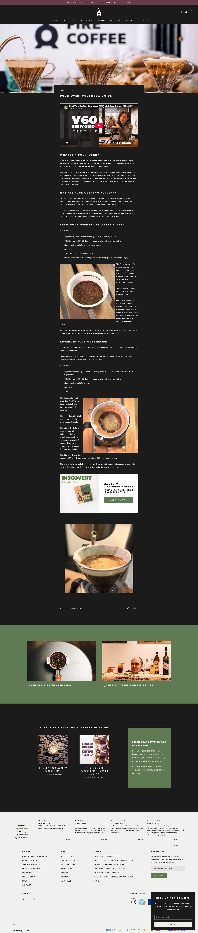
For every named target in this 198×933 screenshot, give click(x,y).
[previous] (26, 757)
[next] (120, 757)
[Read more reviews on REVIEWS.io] (22, 837)
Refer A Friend (28, 877)
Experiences (87, 20)
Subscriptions (69, 20)
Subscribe (173, 924)
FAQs (24, 881)
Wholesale (131, 20)
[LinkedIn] (34, 899)
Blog (96, 881)
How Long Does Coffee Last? (107, 873)
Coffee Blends (67, 856)
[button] (34, 830)
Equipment (115, 20)
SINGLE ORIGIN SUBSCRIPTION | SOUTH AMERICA (94, 771)
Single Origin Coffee (71, 860)
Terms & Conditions (31, 864)
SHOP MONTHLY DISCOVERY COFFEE (118, 500)
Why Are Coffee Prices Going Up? (109, 869)
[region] (108, 830)
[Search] (186, 12)
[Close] (192, 895)
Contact (26, 885)
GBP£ (15, 924)
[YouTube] (28, 899)
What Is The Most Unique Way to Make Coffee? (115, 877)
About (145, 20)
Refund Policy (28, 873)
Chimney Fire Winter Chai (50, 685)
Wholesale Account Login (34, 860)
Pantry (101, 20)
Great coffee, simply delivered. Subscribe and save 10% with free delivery (99, 2)
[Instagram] (23, 899)
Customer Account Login (34, 856)
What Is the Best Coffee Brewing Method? (114, 860)
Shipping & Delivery (31, 869)
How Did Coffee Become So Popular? (111, 864)
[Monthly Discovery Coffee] (79, 493)
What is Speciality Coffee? (106, 856)
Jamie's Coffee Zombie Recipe (129, 685)
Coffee (53, 20)
